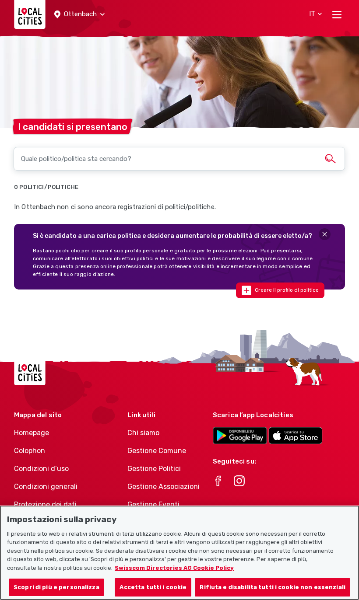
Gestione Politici (154, 468)
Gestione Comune (156, 451)
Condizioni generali (45, 486)
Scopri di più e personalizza (56, 587)
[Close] (325, 234)
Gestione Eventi (153, 504)
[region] (179, 553)
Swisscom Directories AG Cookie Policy (174, 568)
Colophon (29, 451)
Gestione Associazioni (163, 486)
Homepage (31, 433)
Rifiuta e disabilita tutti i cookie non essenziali (272, 587)
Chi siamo (143, 433)
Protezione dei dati (45, 504)
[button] (79, 14)
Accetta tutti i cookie (153, 587)
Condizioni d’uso (41, 468)
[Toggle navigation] (337, 14)
